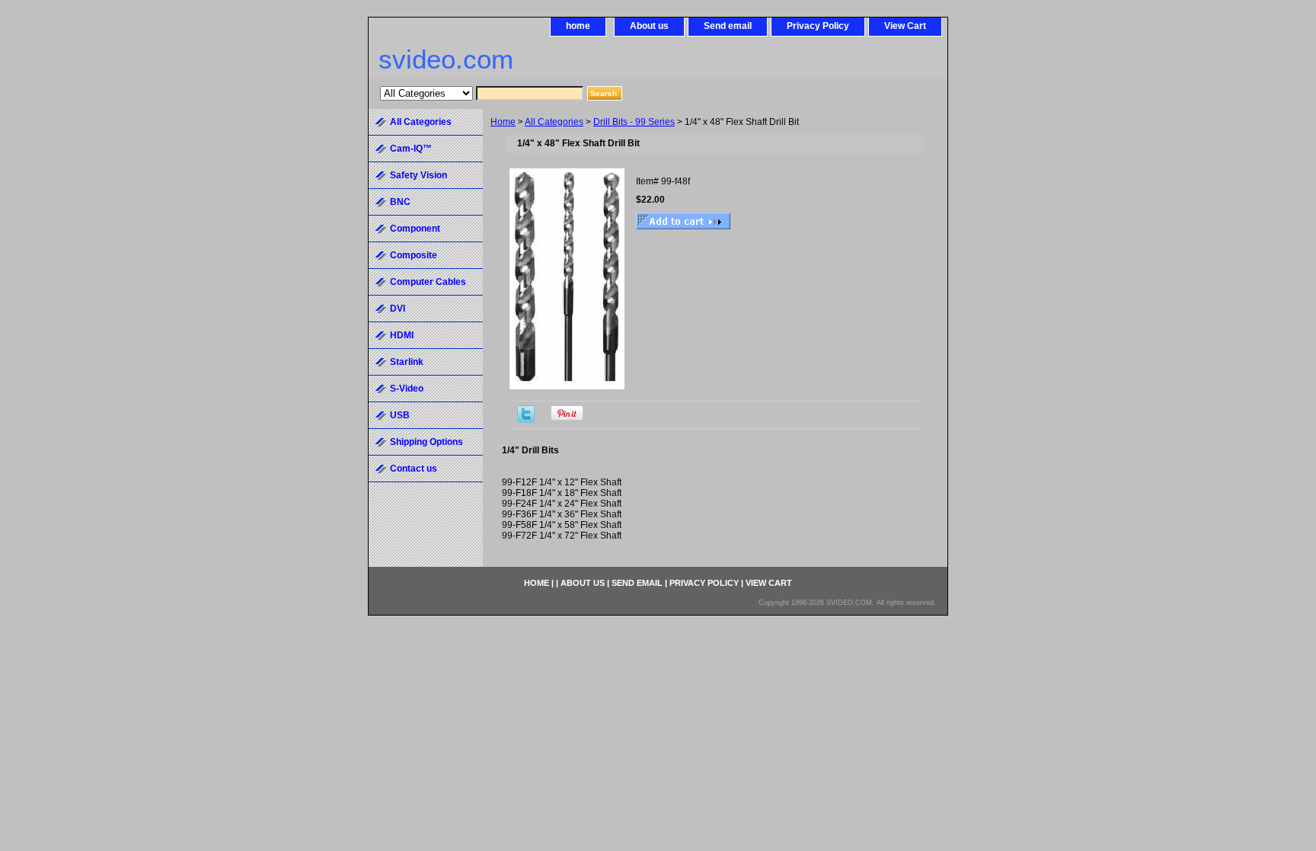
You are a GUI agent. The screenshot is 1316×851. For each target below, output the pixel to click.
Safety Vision (418, 175)
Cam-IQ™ (411, 148)
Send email (728, 26)
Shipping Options (426, 442)
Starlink (406, 362)
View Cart (905, 26)
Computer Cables (428, 282)
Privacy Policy (818, 26)
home (578, 26)
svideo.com (446, 59)
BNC (400, 202)
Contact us (413, 468)
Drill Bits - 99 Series (634, 122)
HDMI (402, 335)
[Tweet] (526, 419)
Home (503, 122)
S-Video (406, 388)
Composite (413, 255)
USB (400, 415)
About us (649, 26)
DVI (397, 308)
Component (415, 228)
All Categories (554, 122)
